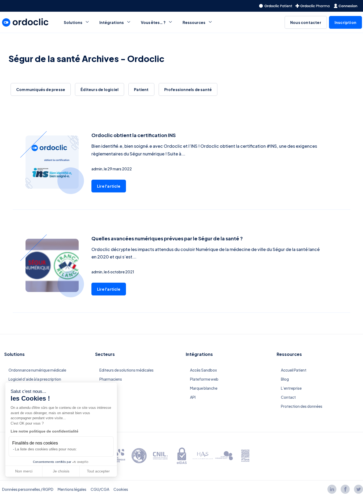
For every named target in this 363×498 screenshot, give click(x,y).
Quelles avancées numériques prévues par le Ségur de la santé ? (167, 238)
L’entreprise (291, 388)
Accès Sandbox (203, 370)
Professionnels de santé (188, 89)
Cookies (120, 489)
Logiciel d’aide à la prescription (35, 379)
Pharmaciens (110, 379)
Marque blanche (203, 388)
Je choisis (61, 471)
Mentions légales (72, 489)
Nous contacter (305, 22)
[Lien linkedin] (331, 489)
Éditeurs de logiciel (100, 89)
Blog (285, 379)
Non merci (23, 471)
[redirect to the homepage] (275, 6)
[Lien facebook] (345, 489)
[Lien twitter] (358, 489)
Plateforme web (204, 379)
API (193, 397)
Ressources (194, 22)
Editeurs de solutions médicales (126, 370)
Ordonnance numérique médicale (37, 370)
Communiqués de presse (40, 89)
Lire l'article (108, 186)
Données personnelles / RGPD (27, 489)
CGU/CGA (100, 489)
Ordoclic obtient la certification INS (133, 135)
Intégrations (111, 22)
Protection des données (301, 406)
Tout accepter (98, 471)
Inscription (345, 22)
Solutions (73, 22)
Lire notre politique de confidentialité (44, 431)
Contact (288, 397)
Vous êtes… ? (153, 22)
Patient (141, 89)
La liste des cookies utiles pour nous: (46, 449)
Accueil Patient (293, 370)
